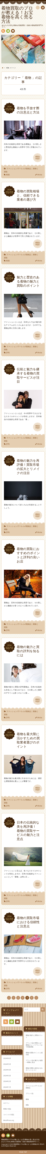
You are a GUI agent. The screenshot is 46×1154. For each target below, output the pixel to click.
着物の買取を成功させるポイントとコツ (34, 1069)
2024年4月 (7, 1070)
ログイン (6, 1103)
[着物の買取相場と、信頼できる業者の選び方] (23, 227)
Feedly (8, 31)
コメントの (8, 1114)
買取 (6, 171)
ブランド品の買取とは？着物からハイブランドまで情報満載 (34, 1045)
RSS (3, 31)
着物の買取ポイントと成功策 (34, 1053)
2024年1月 (7, 1087)
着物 (35, 168)
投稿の (7, 1109)
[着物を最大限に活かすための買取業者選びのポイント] (23, 772)
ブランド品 (29, 1093)
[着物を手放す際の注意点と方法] (23, 138)
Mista (39, 174)
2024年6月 (7, 1058)
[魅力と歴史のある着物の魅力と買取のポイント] (23, 316)
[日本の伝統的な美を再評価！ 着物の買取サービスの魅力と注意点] (23, 864)
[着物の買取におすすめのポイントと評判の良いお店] (23, 596)
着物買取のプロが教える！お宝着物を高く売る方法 (20, 1139)
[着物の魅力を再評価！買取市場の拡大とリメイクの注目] (23, 498)
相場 (8, 174)
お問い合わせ (13, 31)
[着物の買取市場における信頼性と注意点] (23, 952)
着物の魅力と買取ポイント (34, 1036)
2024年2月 (7, 1081)
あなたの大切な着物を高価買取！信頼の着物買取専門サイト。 (21, 1142)
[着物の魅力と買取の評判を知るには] (23, 680)
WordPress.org (8, 1120)
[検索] (38, 7)
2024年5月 (7, 1064)
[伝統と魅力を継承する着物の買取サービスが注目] (23, 407)
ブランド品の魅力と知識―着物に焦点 (34, 1061)
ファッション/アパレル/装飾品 (18, 168)
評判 (8, 352)
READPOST (37, 157)
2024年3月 (7, 1076)
